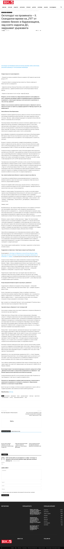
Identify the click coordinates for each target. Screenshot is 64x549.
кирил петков (37, 395)
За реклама (24, 547)
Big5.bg (3, 30)
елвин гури (31, 395)
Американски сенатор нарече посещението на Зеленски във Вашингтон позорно (35, 520)
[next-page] (4, 450)
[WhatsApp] (11, 33)
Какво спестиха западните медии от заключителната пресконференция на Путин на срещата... (35, 512)
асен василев (7, 395)
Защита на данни (41, 547)
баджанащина (13, 395)
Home (2, 10)
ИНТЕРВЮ (40, 7)
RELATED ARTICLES (6, 431)
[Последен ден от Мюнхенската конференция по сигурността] (26, 527)
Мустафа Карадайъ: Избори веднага (9, 412)
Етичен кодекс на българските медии (53, 547)
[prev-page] (2, 450)
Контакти (19, 547)
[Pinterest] (8, 33)
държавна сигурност (24, 395)
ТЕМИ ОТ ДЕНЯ (9, 12)
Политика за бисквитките (32, 547)
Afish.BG (10, 7)
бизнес (18, 395)
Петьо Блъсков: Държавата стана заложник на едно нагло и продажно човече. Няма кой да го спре (33, 414)
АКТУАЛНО (22, 7)
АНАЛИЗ (46, 7)
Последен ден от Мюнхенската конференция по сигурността (34, 527)
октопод (11, 397)
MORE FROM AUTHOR (15, 431)
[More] (14, 33)
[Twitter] (5, 33)
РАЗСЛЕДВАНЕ (53, 7)
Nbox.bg (4, 7)
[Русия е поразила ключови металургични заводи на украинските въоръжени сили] (35, 438)
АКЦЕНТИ (16, 7)
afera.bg (11, 391)
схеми (26, 397)
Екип (16, 547)
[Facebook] (2, 33)
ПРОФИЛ (28, 7)
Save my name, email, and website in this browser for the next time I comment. (19, 492)
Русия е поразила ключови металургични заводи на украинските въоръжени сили (35, 445)
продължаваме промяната (18, 397)
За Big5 (12, 547)
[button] (61, 7)
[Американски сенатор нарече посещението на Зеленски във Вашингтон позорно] (26, 519)
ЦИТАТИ (34, 7)
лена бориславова (5, 397)
